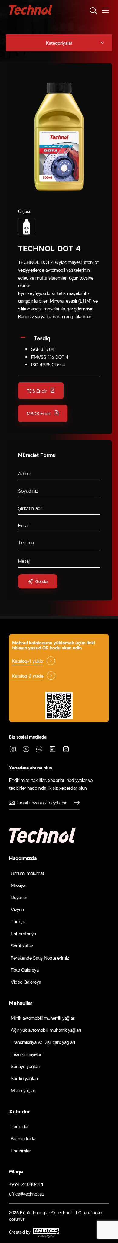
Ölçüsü (25, 211)
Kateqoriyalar (59, 42)
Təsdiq (42, 338)
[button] (41, 390)
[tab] (59, 338)
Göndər (75, 802)
